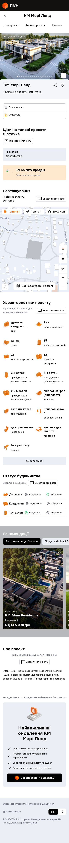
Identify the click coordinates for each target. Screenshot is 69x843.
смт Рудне (34, 91)
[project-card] (33, 588)
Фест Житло (14, 156)
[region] (34, 249)
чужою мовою (13, 811)
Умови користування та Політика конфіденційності (28, 804)
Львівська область (15, 91)
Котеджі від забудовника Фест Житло (45, 697)
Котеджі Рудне (11, 697)
